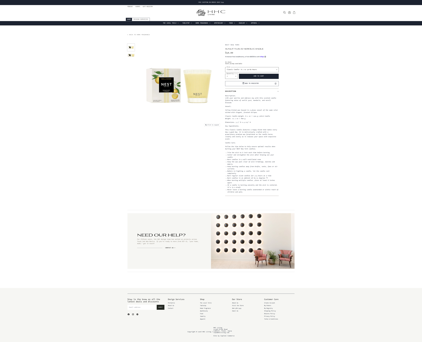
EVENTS (138, 6)
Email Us (235, 311)
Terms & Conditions (271, 319)
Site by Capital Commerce (224, 336)
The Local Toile (170, 23)
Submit (160, 307)
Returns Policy (269, 313)
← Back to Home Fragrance (138, 34)
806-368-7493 (236, 308)
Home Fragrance (202, 23)
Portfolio (171, 303)
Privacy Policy (269, 316)
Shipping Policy (270, 311)
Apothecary (219, 23)
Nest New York (232, 45)
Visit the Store (238, 305)
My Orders (267, 305)
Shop (129, 19)
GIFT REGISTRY (148, 6)
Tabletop (186, 23)
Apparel (254, 23)
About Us (171, 305)
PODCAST (130, 6)
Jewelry (242, 23)
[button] (252, 91)
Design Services (141, 19)
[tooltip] (275, 83)
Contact (170, 308)
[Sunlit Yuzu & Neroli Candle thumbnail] (131, 47)
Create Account (269, 303)
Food (231, 23)
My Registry (268, 308)
